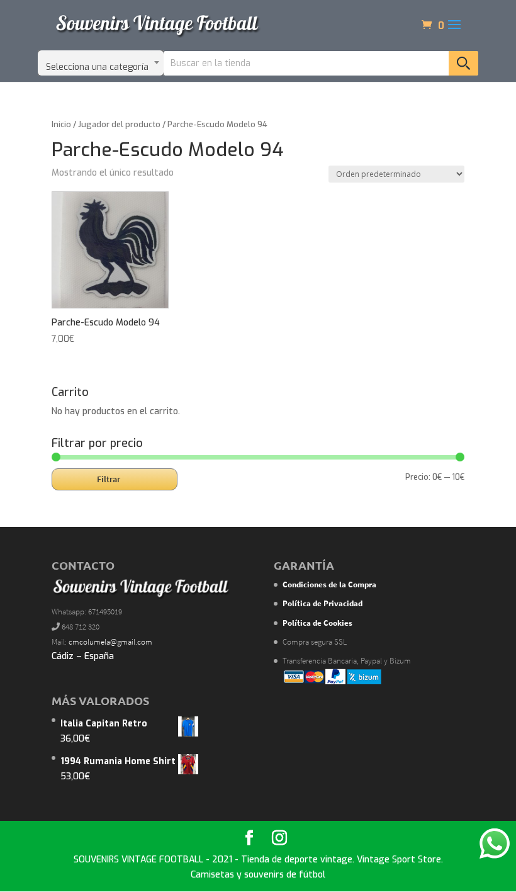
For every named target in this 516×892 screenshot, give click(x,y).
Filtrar (108, 479)
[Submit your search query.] (463, 63)
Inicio (61, 124)
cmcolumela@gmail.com (110, 641)
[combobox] (101, 63)
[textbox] (101, 63)
